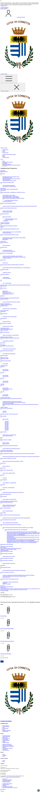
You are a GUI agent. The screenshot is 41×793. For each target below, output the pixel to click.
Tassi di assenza (3, 259)
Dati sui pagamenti (3, 496)
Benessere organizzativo (4, 310)
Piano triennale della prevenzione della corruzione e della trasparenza (14, 570)
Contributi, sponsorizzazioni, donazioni (9, 154)
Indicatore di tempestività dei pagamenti (9, 505)
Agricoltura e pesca (6, 750)
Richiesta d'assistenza (6, 781)
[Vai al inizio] (0, 659)
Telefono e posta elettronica (5, 222)
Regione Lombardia (3, 8)
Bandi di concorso (3, 285)
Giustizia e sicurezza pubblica (8, 745)
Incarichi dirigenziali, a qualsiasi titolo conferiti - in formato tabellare (14, 237)
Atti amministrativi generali (7, 177)
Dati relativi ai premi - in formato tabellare (10, 308)
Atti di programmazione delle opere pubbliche (8, 519)
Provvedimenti (2, 342)
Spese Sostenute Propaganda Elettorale (11, 200)
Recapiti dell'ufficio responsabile (8, 340)
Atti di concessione (3, 431)
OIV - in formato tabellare (7, 283)
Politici (4, 729)
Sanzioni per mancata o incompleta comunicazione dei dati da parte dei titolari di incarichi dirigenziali (20, 206)
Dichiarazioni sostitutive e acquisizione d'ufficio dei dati (9, 337)
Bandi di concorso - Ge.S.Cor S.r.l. (8, 292)
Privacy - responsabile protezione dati (6, 586)
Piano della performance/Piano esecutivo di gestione (11, 301)
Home (4, 161)
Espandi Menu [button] (2, 170)
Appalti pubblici (5, 739)
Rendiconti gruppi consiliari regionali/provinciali (8, 207)
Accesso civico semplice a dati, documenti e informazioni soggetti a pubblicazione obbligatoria (18, 575)
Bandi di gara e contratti (4, 358)
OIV (1, 280)
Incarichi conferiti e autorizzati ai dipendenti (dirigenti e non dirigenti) (12, 264)
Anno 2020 (7, 424)
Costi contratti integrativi (7, 278)
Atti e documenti (5, 375)
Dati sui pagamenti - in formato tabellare (9, 499)
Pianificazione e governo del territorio (6, 544)
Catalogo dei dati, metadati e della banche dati (10, 581)
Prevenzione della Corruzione (5, 567)
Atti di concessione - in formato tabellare (9, 434)
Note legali (4, 785)
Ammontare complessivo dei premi (6, 304)
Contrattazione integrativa (4, 274)
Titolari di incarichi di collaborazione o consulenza (8, 225)
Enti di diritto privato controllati (5, 323)
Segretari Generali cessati (7, 232)
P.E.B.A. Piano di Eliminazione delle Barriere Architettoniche (10, 548)
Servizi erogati (2, 467)
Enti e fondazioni (5, 728)
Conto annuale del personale (7, 250)
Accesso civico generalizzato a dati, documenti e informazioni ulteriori (14, 576)
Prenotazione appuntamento (7, 779)
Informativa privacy (6, 784)
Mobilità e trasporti (6, 742)
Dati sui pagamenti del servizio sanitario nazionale (8, 501)
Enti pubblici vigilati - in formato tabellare (10, 316)
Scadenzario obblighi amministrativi (9, 185)
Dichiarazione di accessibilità (7, 786)
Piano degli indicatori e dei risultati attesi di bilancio (9, 445)
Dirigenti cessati (3, 241)
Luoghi (4, 760)
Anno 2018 (7, 422)
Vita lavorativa (5, 737)
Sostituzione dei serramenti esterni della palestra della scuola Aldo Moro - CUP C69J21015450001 (23, 532)
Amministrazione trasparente (7, 783)
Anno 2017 (7, 421)
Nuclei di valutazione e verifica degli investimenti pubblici (10, 514)
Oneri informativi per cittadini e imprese (7, 182)
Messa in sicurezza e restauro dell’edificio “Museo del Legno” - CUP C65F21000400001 (22, 531)
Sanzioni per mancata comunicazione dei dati (8, 203)
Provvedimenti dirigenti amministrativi (6, 350)
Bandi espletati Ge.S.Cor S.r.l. (8, 293)
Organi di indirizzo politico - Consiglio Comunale (11, 197)
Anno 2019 (7, 423)
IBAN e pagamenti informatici (5, 507)
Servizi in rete (2, 489)
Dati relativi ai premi (3, 305)
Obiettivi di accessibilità (7, 583)
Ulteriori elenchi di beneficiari (8, 435)
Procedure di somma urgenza (7, 388)
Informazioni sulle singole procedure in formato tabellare (12, 401)
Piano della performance (4, 298)
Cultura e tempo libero (6, 736)
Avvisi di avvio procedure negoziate (6, 408)
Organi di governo (6, 725)
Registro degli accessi (6, 577)
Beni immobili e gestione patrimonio (6, 450)
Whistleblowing (3, 587)
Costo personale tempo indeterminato (9, 251)
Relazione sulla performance (5, 303)
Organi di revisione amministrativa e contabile (8, 458)
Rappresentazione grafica (4, 328)
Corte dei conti (2, 463)
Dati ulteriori (2, 585)
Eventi (4, 155)
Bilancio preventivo (6, 442)
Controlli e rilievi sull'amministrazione (6, 451)
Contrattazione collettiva (4, 269)
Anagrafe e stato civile (6, 735)
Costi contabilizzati (3, 479)
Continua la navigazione (4, 7)
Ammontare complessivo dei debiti (8, 506)
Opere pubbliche (3, 512)
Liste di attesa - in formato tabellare (8, 487)
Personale (2, 226)
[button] (5, 149)
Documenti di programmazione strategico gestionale (11, 178)
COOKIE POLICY (3, 5)
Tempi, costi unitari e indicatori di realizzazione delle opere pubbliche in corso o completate (18, 527)
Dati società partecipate (6, 321)
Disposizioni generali (4, 171)
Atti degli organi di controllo (7, 211)
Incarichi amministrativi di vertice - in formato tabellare (12, 231)
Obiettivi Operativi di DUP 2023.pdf (5, 653)
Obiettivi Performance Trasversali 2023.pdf (7, 641)
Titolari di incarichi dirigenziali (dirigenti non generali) (9, 234)
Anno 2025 (2, 372)
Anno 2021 (2, 384)
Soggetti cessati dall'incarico (7, 201)
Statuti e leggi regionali (6, 179)
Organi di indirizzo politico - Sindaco (9, 195)
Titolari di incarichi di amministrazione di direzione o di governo (13, 198)
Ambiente (4, 747)
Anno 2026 (2, 366)
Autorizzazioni (5, 749)
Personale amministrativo (7, 730)
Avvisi (4, 756)
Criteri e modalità (3, 416)
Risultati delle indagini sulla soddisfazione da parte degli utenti (13, 492)
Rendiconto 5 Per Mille (4, 590)
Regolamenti (5, 582)
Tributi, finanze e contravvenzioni (8, 746)
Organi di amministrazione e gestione (11, 218)
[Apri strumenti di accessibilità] (38, 790)
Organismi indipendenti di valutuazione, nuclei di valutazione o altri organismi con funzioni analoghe (17, 453)
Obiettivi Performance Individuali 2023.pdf (7, 628)
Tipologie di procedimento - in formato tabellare (11, 335)
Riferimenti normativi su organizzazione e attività (11, 176)
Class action (2, 474)
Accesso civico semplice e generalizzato (7, 572)
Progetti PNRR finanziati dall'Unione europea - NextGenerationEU (16, 529)
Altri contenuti (2, 565)
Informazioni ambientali (4, 550)
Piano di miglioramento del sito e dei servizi (10, 787)
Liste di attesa (2, 484)
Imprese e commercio (6, 738)
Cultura (4, 156)
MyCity (2, 791)
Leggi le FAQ (5, 778)
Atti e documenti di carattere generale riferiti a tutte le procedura (11, 398)
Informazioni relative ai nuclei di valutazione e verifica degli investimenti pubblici (16, 517)
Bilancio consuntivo (6, 443)
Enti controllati (2, 311)
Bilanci (1, 437)
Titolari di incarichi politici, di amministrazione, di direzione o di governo (12, 192)
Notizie (4, 754)
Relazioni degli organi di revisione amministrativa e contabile (13, 461)
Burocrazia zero (3, 188)
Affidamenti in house (4, 365)
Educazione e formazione (7, 744)
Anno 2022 (2, 391)
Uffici (4, 727)
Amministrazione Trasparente (8, 162)
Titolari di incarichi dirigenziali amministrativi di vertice (9, 228)
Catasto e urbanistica (6, 740)
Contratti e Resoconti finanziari (5, 360)
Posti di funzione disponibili (7, 238)
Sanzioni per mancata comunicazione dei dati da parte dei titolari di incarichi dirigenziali (15, 284)
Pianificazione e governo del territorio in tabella (8, 549)
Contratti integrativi (6, 277)
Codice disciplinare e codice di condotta (9, 180)
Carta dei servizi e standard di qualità (6, 470)
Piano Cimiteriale (3, 547)
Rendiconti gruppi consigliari (7, 210)
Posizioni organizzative (4, 242)
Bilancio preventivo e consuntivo (6, 439)
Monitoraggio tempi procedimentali (6, 336)
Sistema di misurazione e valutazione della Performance (9, 297)
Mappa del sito (2, 789)
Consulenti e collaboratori (4, 223)
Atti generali (2, 173)
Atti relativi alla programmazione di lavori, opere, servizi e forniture (14, 402)
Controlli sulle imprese (4, 355)
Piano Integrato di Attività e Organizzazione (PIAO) (9, 189)
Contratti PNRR (5, 363)
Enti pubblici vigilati (3, 313)
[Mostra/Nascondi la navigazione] (8, 78)
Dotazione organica (3, 247)
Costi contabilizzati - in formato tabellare (9, 482)
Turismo (4, 741)
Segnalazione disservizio (7, 780)
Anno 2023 (2, 383)
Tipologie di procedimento (4, 332)
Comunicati (4, 755)
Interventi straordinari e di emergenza (6, 558)
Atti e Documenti (5, 369)
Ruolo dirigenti (5, 239)
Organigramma (5, 220)
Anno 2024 (2, 378)
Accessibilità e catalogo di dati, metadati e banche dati (9, 578)
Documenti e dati (5, 731)
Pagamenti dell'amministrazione (5, 494)
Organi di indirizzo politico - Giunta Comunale (10, 196)
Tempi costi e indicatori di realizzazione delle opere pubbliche (10, 524)
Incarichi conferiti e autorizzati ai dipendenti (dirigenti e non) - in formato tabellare (16, 267)
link (39, 602)
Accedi (1, 159)
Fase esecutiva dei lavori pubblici (8, 403)
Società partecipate (3, 318)
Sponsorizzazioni (5, 370)
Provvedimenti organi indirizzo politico (7, 345)
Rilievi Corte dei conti (6, 466)
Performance (2, 295)
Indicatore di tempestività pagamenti (6, 502)
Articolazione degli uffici (4, 213)
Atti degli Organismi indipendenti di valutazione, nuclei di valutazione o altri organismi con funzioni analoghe (21, 456)
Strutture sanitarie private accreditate (6, 551)
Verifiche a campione (4, 407)
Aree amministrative (6, 726)
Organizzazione (3, 190)
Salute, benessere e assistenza (7, 748)
